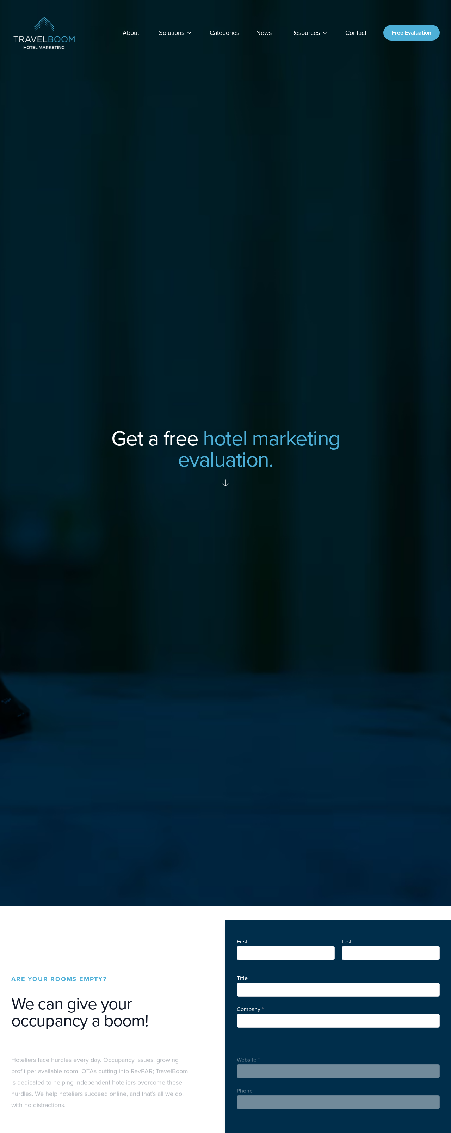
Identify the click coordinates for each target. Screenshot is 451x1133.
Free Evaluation (411, 33)
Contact (355, 33)
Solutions (171, 32)
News (264, 33)
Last (347, 941)
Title (242, 978)
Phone (245, 1071)
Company (248, 1009)
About (131, 33)
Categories (224, 33)
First (242, 941)
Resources (305, 32)
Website (247, 1040)
